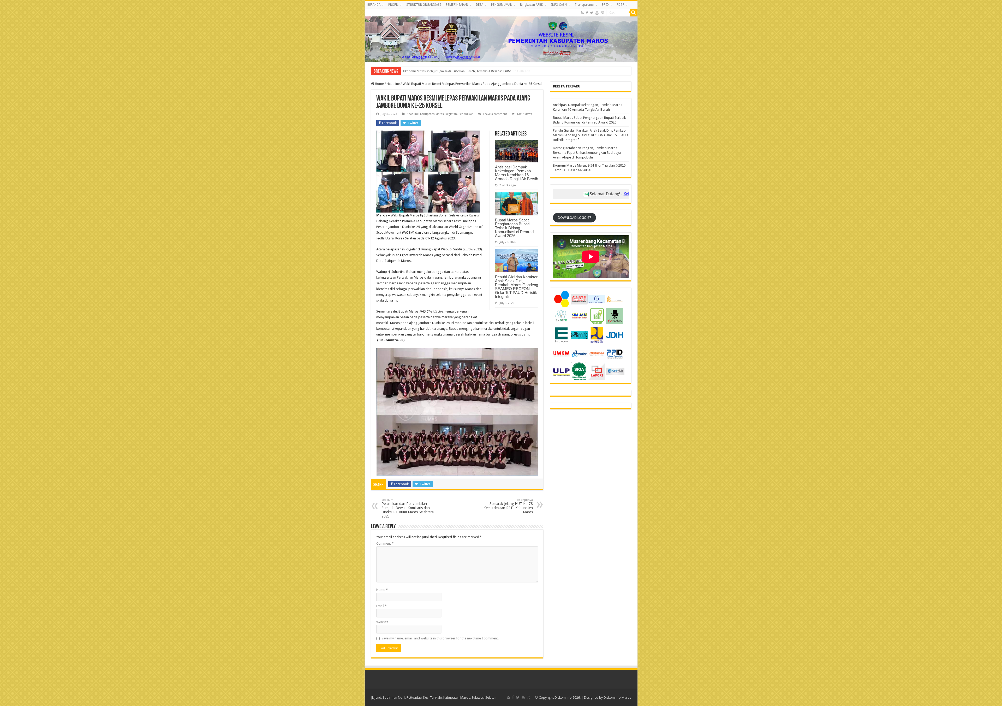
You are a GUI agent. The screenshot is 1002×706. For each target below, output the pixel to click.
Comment (384, 543)
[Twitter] (591, 13)
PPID (605, 5)
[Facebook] (586, 13)
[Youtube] (597, 13)
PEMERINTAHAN (457, 5)
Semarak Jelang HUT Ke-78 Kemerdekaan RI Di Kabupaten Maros (508, 506)
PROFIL (393, 5)
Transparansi (584, 5)
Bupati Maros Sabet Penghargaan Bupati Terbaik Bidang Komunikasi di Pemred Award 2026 (514, 228)
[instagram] (602, 13)
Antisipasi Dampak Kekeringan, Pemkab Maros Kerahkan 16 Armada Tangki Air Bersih (516, 173)
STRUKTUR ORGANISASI (423, 5)
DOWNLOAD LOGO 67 (574, 218)
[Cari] (633, 12)
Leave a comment (495, 114)
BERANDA (373, 5)
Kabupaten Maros (432, 114)
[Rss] (582, 13)
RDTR (620, 5)
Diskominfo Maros (617, 697)
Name (382, 590)
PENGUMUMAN (501, 5)
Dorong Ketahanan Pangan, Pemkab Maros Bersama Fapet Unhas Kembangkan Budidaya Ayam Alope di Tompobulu (587, 152)
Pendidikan (466, 114)
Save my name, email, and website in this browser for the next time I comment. (440, 638)
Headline (393, 84)
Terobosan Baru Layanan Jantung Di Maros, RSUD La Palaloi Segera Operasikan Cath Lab (466, 71)
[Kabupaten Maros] (501, 35)
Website (382, 622)
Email (381, 606)
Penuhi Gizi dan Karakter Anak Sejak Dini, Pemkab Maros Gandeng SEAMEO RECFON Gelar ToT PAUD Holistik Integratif (516, 287)
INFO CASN (559, 5)
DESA (479, 5)
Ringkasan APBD (531, 5)
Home (379, 84)
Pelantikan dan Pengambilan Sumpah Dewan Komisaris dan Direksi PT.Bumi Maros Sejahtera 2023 (407, 508)
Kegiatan (451, 114)
